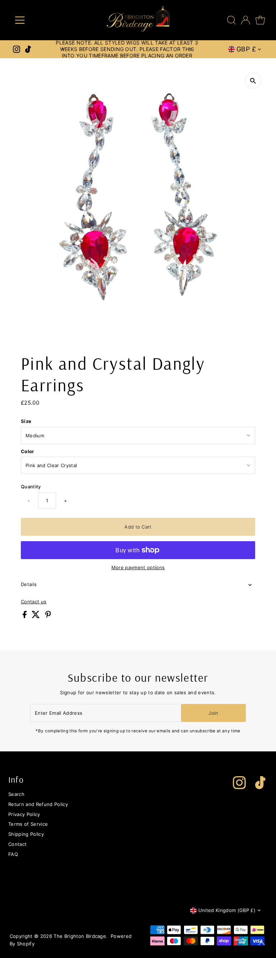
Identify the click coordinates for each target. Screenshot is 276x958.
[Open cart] (260, 20)
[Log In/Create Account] (245, 20)
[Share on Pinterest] (48, 616)
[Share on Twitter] (36, 616)
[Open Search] (231, 20)
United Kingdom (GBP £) (227, 910)
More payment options (138, 567)
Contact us (33, 601)
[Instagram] (16, 49)
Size (26, 421)
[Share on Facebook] (25, 616)
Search (16, 794)
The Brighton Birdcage (80, 936)
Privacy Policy (24, 814)
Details (29, 584)
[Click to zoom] (253, 81)
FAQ (13, 854)
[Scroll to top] (261, 943)
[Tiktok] (28, 49)
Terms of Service (28, 824)
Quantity (31, 486)
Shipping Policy (26, 834)
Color (27, 451)
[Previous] (63, 49)
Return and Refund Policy (38, 804)
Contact (17, 844)
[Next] (191, 49)
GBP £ (246, 49)
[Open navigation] (40, 20)
